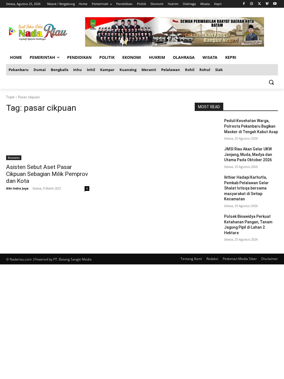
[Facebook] (244, 4)
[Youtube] (275, 4)
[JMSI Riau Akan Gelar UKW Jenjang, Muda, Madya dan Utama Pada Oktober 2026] (207, 155)
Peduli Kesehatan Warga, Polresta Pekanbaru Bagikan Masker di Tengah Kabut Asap (251, 126)
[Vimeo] (267, 4)
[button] (271, 82)
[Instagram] (251, 4)
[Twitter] (259, 4)
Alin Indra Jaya (17, 188)
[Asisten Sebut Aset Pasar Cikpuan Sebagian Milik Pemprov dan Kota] (47, 139)
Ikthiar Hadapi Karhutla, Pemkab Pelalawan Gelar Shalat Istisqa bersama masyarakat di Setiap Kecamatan (246, 188)
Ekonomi (14, 158)
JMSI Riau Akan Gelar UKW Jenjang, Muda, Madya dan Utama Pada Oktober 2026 (248, 154)
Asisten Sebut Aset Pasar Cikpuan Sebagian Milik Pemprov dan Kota (47, 174)
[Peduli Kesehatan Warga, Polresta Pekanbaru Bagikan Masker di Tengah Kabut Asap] (207, 127)
